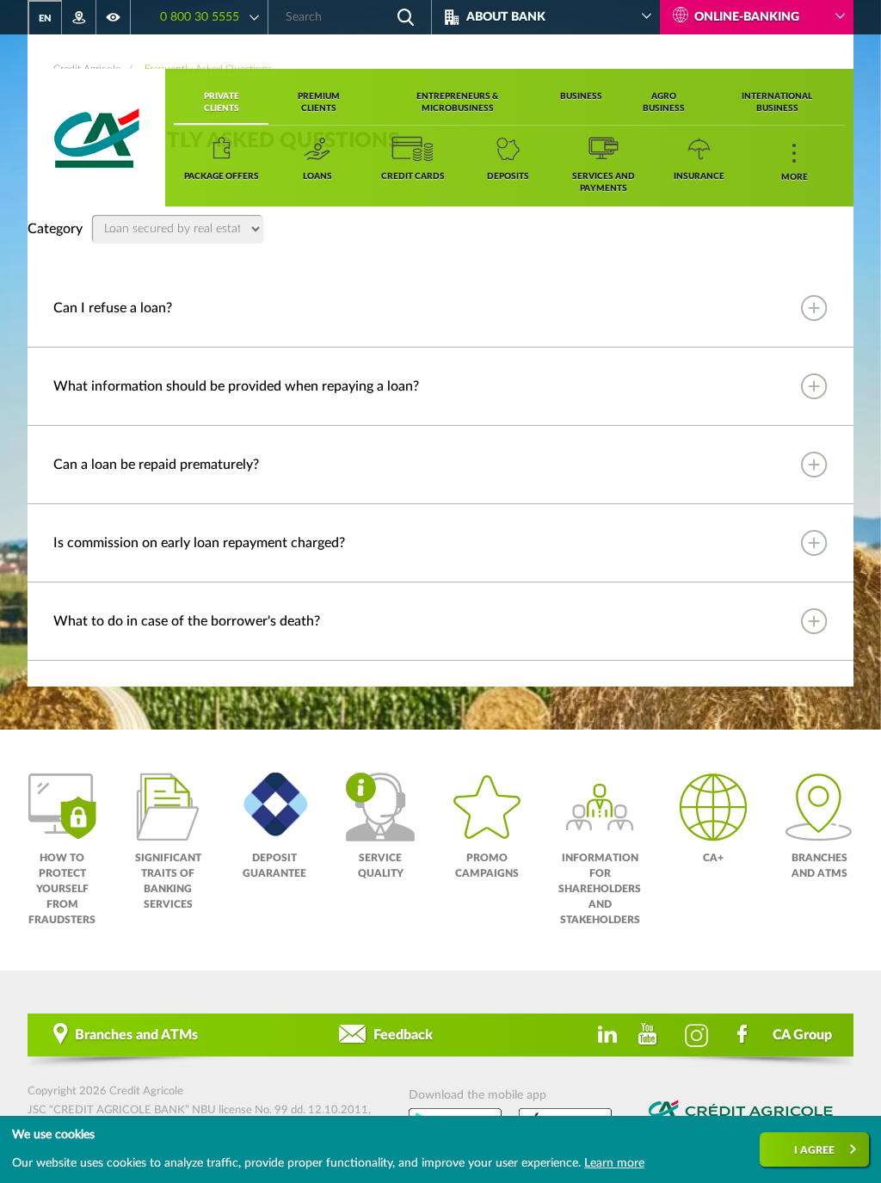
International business (777, 102)
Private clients (221, 102)
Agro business (664, 102)
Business (581, 96)
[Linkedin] (604, 1035)
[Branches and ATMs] (79, 17)
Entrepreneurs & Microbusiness (457, 102)
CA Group (802, 1035)
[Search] (405, 17)
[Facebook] (743, 1035)
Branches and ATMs (136, 1035)
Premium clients (319, 102)
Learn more (614, 1163)
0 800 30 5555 (199, 17)
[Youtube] (650, 1035)
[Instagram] (697, 1035)
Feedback (403, 1035)
